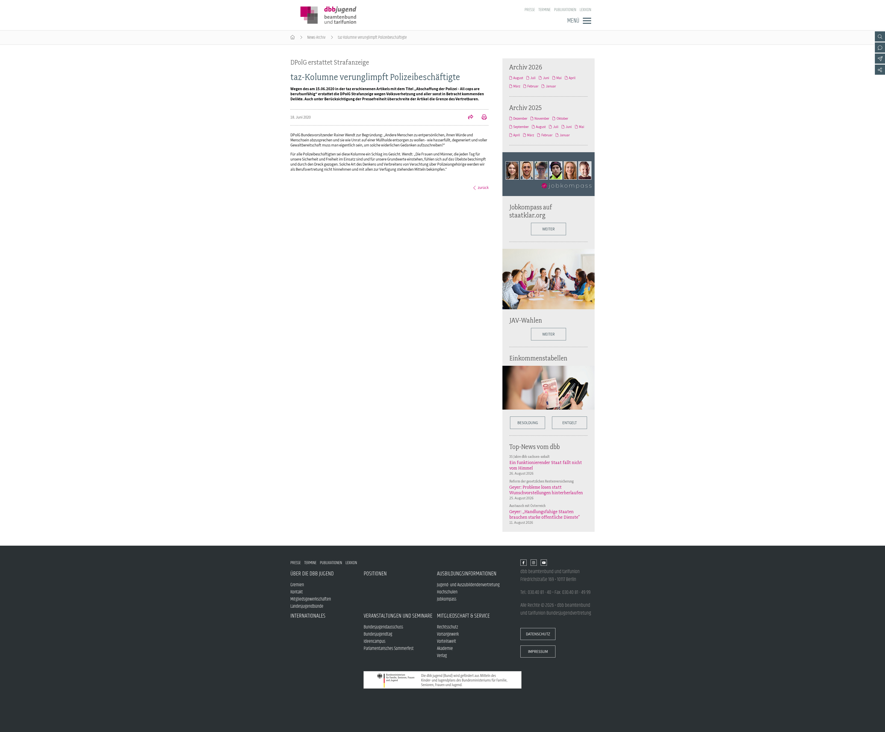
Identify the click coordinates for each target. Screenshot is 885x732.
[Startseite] (292, 37)
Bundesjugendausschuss (383, 627)
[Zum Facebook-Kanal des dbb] (523, 562)
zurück (483, 187)
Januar (551, 86)
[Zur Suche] (880, 36)
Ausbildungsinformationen (466, 573)
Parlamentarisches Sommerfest (389, 648)
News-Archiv (316, 37)
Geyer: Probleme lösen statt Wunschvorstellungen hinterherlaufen (546, 489)
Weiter (548, 229)
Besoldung (527, 422)
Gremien (297, 585)
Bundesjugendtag (378, 634)
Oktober (562, 118)
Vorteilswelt (446, 641)
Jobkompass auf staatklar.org (530, 211)
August (518, 77)
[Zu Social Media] (880, 70)
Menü (573, 21)
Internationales (307, 615)
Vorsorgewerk (448, 634)
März (516, 86)
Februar (532, 86)
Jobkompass (446, 599)
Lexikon (585, 9)
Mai (559, 77)
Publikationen (565, 9)
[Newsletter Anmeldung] (880, 59)
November (541, 118)
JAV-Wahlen (525, 320)
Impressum (538, 651)
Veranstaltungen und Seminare (398, 615)
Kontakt (296, 592)
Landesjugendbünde (306, 606)
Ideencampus (374, 641)
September (521, 126)
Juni (546, 77)
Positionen (375, 573)
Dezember (520, 118)
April (572, 77)
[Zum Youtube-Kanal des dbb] (544, 562)
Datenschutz (538, 634)
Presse (530, 9)
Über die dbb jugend (312, 573)
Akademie (445, 648)
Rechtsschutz (447, 627)
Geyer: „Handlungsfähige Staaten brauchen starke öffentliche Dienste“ (544, 514)
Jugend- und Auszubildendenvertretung (468, 585)
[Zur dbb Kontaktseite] (880, 47)
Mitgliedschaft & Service (463, 615)
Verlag (442, 655)
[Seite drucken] (482, 117)
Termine (544, 9)
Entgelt (569, 422)
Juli (533, 77)
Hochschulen (447, 592)
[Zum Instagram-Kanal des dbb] (534, 562)
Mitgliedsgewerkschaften (310, 599)
